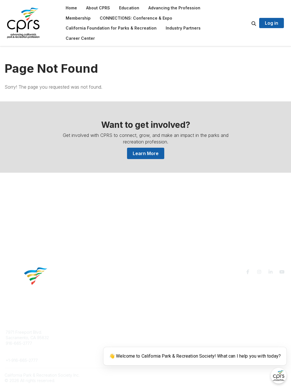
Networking (163, 332)
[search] (247, 23)
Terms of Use (233, 334)
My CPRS (161, 343)
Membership (164, 337)
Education (85, 337)
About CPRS (87, 332)
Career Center (89, 343)
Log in (271, 23)
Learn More (146, 153)
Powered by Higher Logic (262, 375)
